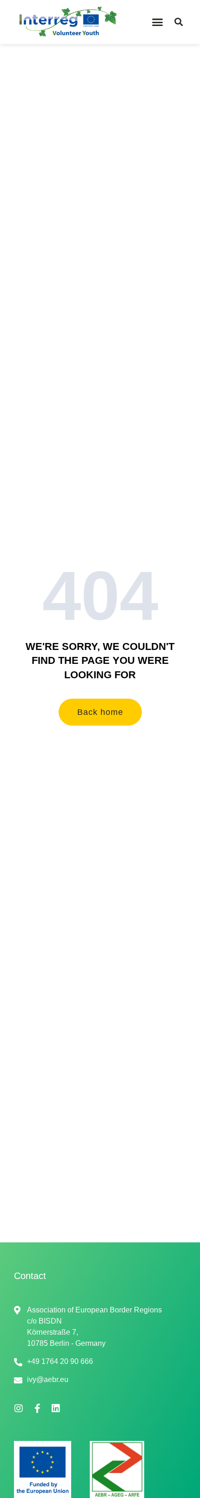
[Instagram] (18, 1408)
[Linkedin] (55, 1408)
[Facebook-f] (37, 1408)
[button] (158, 22)
